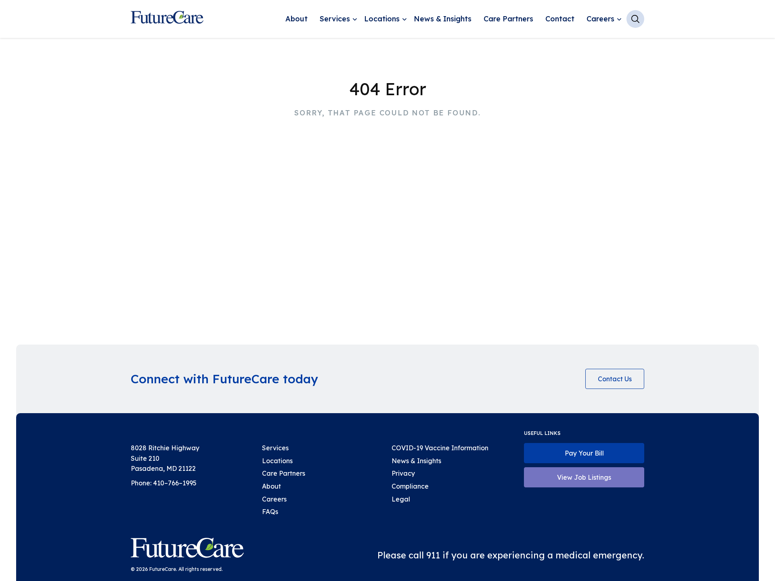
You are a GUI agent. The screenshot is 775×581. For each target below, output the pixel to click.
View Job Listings (584, 477)
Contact (559, 18)
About (296, 18)
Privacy (403, 473)
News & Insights (442, 18)
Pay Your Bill (584, 453)
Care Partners (508, 18)
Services (335, 18)
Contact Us (615, 379)
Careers (600, 18)
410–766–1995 (175, 483)
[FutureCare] (187, 549)
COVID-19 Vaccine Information (440, 448)
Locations (382, 18)
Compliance (410, 486)
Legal (401, 499)
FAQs (270, 512)
